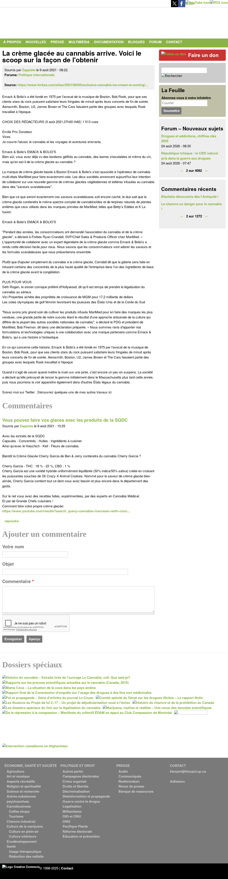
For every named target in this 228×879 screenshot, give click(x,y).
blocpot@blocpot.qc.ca (188, 771)
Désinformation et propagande (86, 796)
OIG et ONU (72, 816)
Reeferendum (128, 781)
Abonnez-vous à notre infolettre (186, 97)
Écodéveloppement (22, 841)
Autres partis (73, 771)
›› (206, 170)
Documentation (109, 41)
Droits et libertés (75, 786)
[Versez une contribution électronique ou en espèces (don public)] (173, 53)
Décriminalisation (76, 791)
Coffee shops (19, 811)
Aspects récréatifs (21, 781)
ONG (66, 821)
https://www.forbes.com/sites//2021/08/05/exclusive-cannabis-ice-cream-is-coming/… (83, 84)
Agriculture (15, 771)
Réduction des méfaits (26, 856)
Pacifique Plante (75, 826)
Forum (155, 41)
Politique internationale (36, 74)
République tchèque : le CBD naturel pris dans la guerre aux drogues (189, 156)
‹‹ (182, 170)
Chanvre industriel (21, 821)
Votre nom (13, 546)
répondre (11, 520)
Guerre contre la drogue (81, 801)
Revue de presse (131, 786)
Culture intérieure (22, 836)
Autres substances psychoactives (21, 799)
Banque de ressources (135, 791)
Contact (174, 41)
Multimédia (79, 41)
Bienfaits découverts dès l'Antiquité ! (190, 196)
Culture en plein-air (24, 831)
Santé (11, 846)
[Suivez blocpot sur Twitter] (174, 5)
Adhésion (177, 781)
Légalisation (72, 806)
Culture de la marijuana (25, 826)
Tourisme (16, 816)
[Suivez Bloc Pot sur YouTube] (197, 2)
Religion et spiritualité (24, 786)
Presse (57, 41)
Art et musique (18, 776)
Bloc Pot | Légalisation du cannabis (43, 21)
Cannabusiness (19, 806)
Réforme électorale (77, 831)
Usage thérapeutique (25, 851)
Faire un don (203, 55)
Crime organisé (74, 781)
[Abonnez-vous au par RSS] (219, 2)
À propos (12, 41)
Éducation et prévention (81, 836)
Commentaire (18, 581)
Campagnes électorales (81, 776)
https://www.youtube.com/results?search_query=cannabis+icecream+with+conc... (66, 510)
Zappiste (28, 69)
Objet (8, 564)
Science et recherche (23, 791)
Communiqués (129, 776)
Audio (123, 771)
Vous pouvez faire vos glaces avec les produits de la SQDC (65, 420)
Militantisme (72, 811)
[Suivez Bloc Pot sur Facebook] (181, 5)
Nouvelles (36, 41)
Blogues (136, 41)
